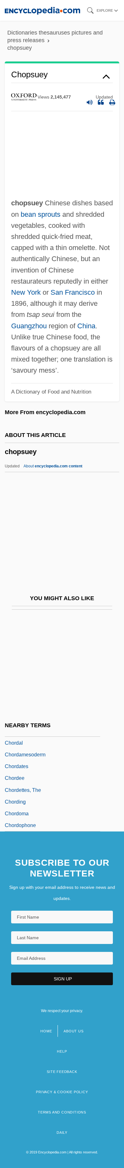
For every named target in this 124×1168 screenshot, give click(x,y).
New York (26, 292)
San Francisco (73, 292)
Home (46, 1031)
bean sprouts (40, 214)
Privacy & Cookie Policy (62, 1092)
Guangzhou (29, 326)
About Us (73, 1031)
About (53, 466)
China (86, 326)
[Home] (42, 10)
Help (62, 1051)
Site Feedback (62, 1072)
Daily (62, 1132)
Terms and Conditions (62, 1112)
